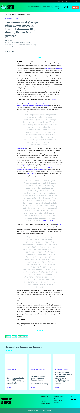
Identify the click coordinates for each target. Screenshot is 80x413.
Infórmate (58, 6)
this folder (54, 99)
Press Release (10, 369)
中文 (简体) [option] (76, 1)
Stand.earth (47, 68)
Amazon (8, 336)
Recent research (21, 148)
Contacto (56, 405)
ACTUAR (75, 7)
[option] (63, 1)
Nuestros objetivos (57, 8)
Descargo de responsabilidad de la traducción (59, 400)
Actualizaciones (47, 6)
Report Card (30, 173)
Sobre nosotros (44, 396)
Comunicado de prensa (11, 18)
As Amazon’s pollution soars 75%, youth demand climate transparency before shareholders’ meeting (39, 380)
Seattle (14, 336)
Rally (37, 410)
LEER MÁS (9, 387)
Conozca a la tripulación (34, 6)
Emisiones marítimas (23, 336)
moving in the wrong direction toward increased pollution (33, 105)
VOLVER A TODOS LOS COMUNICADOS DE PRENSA (19, 14)
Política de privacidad (59, 396)
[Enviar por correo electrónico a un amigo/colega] (13, 51)
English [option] (62, 1)
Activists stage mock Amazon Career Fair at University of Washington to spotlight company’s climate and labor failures (63, 378)
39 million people (25, 166)
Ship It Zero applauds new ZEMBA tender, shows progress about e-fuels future (15, 381)
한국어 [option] (67, 1)
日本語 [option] (71, 1)
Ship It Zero (58, 68)
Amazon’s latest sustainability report (38, 103)
